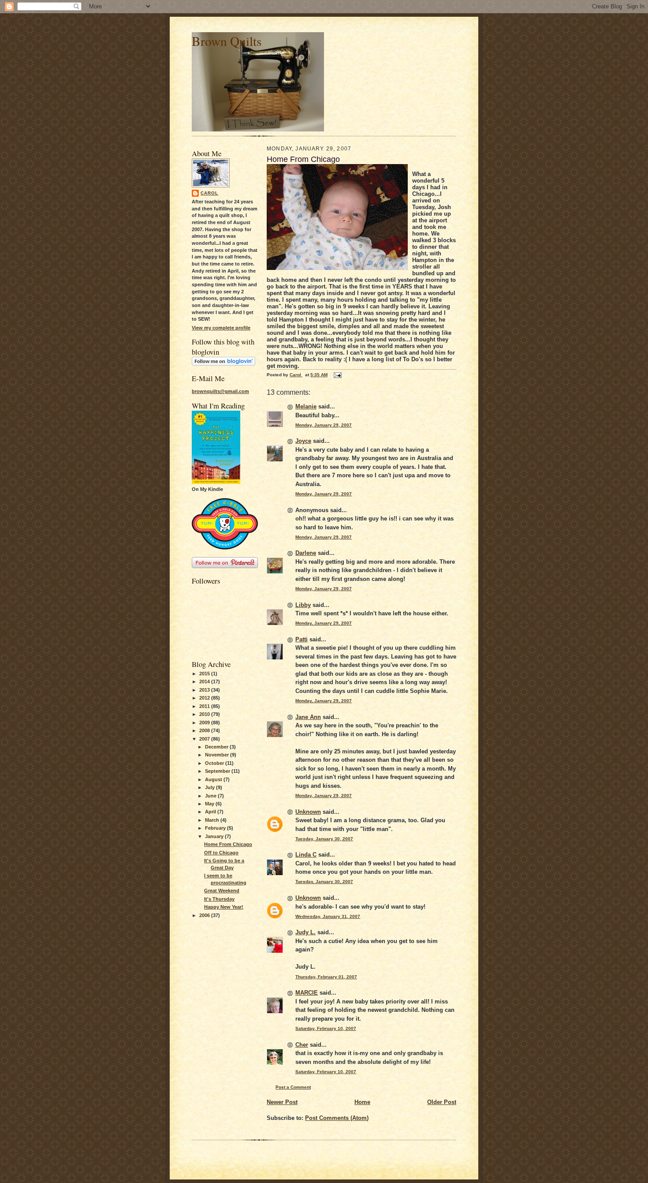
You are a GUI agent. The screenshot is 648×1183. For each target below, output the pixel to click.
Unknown (308, 812)
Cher (301, 1044)
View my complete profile (221, 327)
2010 (205, 714)
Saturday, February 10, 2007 (325, 1028)
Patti (301, 639)
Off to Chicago (221, 852)
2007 (205, 738)
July (210, 787)
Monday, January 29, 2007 (323, 425)
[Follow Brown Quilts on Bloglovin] (223, 364)
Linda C (306, 854)
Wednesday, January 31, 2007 (327, 916)
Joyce (303, 441)
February (216, 828)
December (217, 746)
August (214, 779)
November (217, 754)
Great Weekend (221, 890)
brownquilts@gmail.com (220, 391)
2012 (205, 697)
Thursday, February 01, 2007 (326, 976)
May (210, 803)
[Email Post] (337, 374)
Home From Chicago (228, 844)
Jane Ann (308, 717)
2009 (205, 722)
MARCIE (306, 992)
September (218, 771)
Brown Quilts (226, 40)
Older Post (441, 1102)
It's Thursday (219, 899)
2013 (205, 690)
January (215, 836)
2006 (205, 915)
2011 (205, 706)
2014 (205, 681)
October (215, 763)
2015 (205, 673)
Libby (303, 605)
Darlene (305, 553)
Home (362, 1102)
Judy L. (305, 932)
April (211, 811)
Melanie (306, 406)
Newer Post (282, 1102)
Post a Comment (293, 1087)
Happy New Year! (223, 907)
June (211, 795)
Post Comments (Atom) (337, 1118)
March (212, 820)
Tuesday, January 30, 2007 (324, 838)
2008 (205, 730)
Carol (209, 193)
